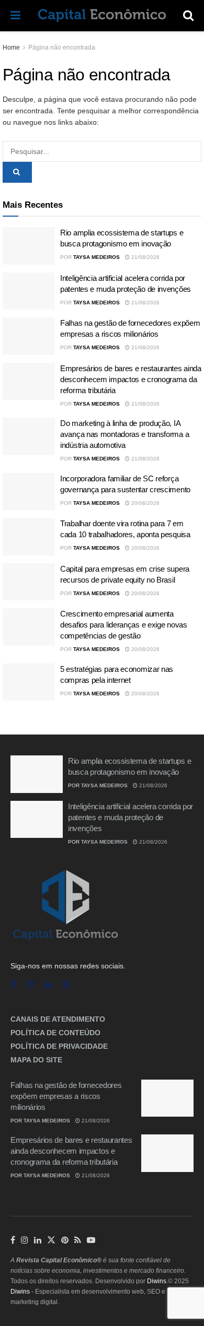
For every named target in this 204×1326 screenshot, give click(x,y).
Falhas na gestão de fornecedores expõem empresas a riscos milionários (65, 1096)
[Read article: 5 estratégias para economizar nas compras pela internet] (29, 682)
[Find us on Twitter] (51, 1240)
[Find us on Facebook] (13, 985)
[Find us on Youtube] (91, 1240)
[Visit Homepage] (102, 15)
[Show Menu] (15, 15)
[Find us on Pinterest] (65, 1240)
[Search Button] (188, 15)
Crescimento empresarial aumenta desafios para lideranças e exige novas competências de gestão (123, 624)
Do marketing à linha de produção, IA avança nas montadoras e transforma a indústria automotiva (124, 434)
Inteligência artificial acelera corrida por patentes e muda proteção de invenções (130, 817)
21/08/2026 (145, 257)
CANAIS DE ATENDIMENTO (57, 1019)
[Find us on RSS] (66, 985)
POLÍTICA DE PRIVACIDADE (59, 1046)
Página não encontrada (61, 47)
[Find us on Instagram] (30, 985)
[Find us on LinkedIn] (37, 1240)
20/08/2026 (145, 503)
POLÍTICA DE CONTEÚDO (55, 1032)
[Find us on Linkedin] (48, 985)
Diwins (156, 1281)
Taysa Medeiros (96, 257)
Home (11, 47)
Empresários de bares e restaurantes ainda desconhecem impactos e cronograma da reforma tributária (130, 379)
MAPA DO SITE (36, 1060)
